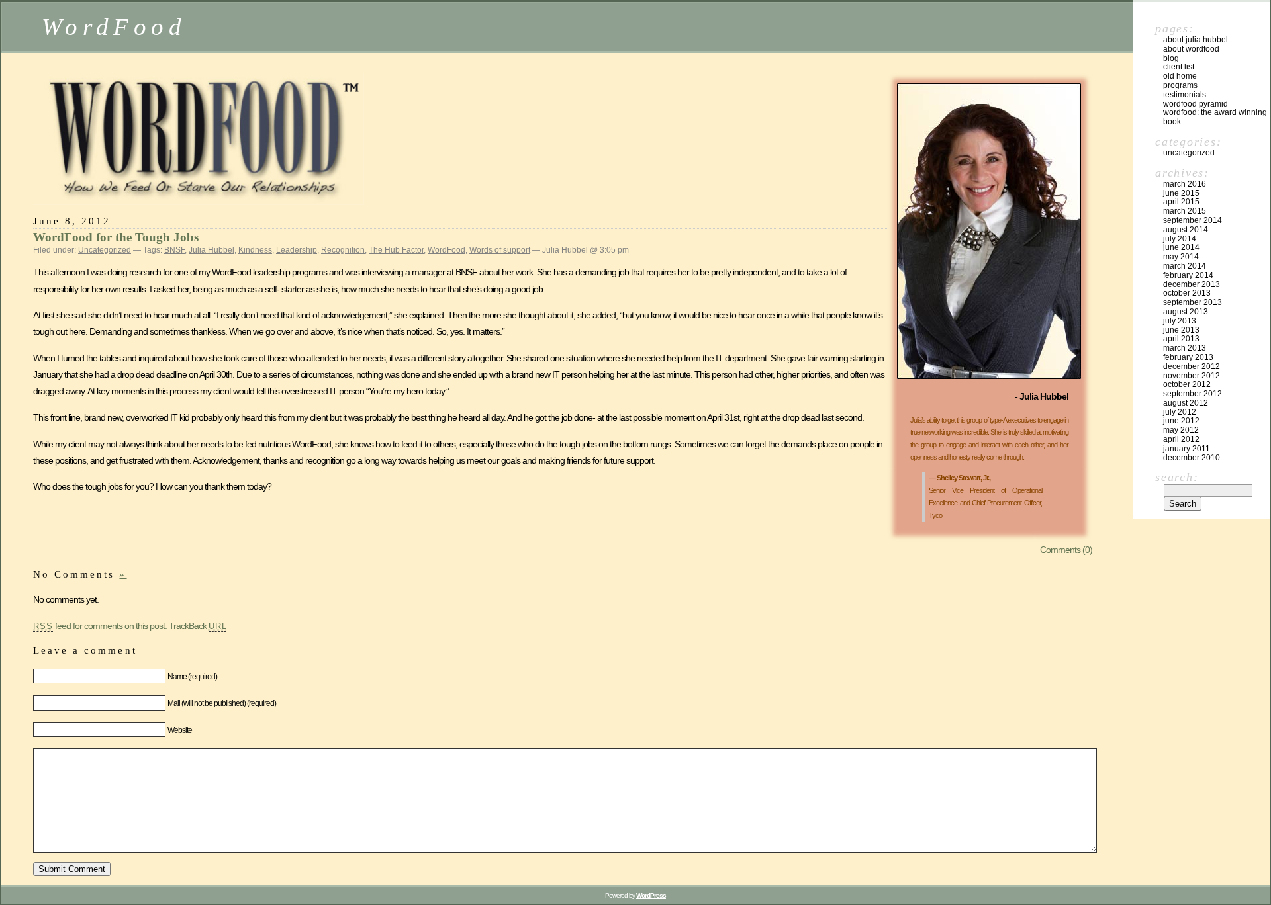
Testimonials (1184, 94)
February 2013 (1188, 357)
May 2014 (1181, 256)
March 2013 (1184, 348)
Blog (1171, 58)
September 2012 (1192, 393)
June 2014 (1181, 247)
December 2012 (1191, 366)
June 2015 (1181, 193)
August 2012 (1185, 403)
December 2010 (1191, 457)
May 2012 (1181, 430)
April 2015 (1181, 201)
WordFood (114, 26)
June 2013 (1181, 330)
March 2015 (1184, 211)
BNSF (174, 250)
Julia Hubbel (211, 250)
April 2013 (1181, 338)
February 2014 (1188, 275)
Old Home (1180, 76)
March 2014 (1184, 266)
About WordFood (1191, 49)
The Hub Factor (396, 250)
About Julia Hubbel (1195, 39)
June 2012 (1181, 420)
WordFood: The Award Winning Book (1215, 117)
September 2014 (1192, 220)
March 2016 (1184, 184)
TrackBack (198, 626)
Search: (1176, 477)
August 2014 (1185, 229)
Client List (1178, 66)
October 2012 (1187, 384)
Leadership (296, 250)
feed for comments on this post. (100, 626)
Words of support (499, 250)
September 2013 (1192, 302)
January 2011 (1186, 448)
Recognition (343, 250)
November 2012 (1191, 375)
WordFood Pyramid (1195, 103)
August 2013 (1185, 311)
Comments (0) (1066, 549)
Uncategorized (104, 250)
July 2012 (1179, 412)
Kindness (255, 250)
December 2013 (1191, 284)
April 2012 (1181, 439)
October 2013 (1187, 293)
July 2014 (1179, 238)
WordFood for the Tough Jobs (116, 237)
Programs (1180, 85)
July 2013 (1179, 320)
